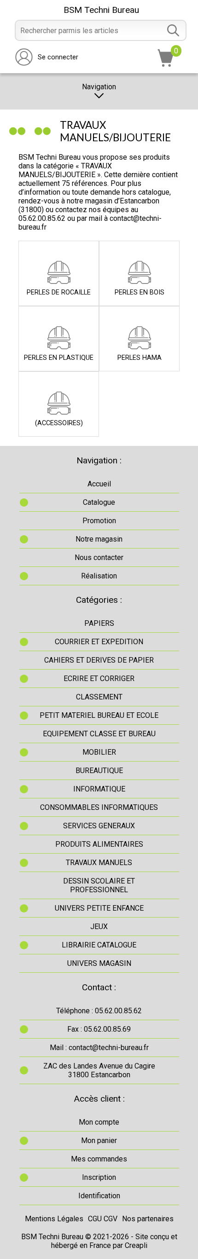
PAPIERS (99, 623)
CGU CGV (102, 1218)
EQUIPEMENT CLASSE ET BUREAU (99, 733)
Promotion (99, 520)
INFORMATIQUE (99, 789)
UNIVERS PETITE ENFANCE (99, 908)
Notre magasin (99, 539)
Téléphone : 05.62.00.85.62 (99, 1010)
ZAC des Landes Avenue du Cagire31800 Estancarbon (99, 1070)
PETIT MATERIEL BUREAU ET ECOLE (99, 715)
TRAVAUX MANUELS (99, 862)
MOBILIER (99, 752)
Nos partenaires (148, 1218)
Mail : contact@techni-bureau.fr (99, 1047)
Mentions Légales (54, 1218)
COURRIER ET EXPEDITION (99, 641)
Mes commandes (99, 1159)
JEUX (99, 926)
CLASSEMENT (99, 697)
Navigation (99, 86)
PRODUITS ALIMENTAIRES (99, 844)
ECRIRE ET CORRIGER (99, 678)
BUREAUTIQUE (99, 770)
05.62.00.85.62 (41, 218)
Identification (99, 1195)
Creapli (136, 1245)
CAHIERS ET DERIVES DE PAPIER (99, 660)
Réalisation (99, 576)
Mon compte (99, 1122)
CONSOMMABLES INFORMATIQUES (99, 807)
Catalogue (99, 502)
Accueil (99, 483)
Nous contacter (99, 557)
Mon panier (99, 1140)
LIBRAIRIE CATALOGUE (99, 945)
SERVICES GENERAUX (99, 825)
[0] (166, 64)
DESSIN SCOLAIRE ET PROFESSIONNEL (99, 885)
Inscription (99, 1177)
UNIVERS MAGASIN (99, 963)
